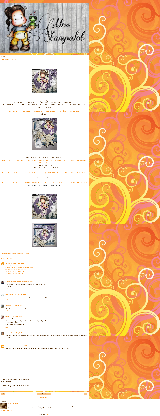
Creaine (7, 316)
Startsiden (44, 394)
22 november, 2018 (16, 316)
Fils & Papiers (9, 294)
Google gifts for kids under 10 (14, 273)
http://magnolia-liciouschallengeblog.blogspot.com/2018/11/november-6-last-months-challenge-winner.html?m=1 (44, 161)
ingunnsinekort (10, 346)
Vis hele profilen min (6, 410)
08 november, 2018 (27, 281)
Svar (6, 275)
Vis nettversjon (44, 397)
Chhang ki (8, 263)
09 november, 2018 (17, 305)
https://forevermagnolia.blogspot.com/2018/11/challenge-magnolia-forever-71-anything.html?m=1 (44, 182)
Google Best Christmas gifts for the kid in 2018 (19, 267)
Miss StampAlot (14, 403)
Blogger (47, 414)
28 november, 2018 (16, 333)
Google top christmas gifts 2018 (14, 271)
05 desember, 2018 (21, 346)
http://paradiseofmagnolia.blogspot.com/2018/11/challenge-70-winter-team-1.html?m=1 (44, 111)
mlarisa (7, 333)
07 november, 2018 (18, 263)
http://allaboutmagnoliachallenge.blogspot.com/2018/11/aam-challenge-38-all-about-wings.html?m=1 (44, 173)
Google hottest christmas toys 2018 (15, 269)
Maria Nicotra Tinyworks (13, 281)
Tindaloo (8, 305)
